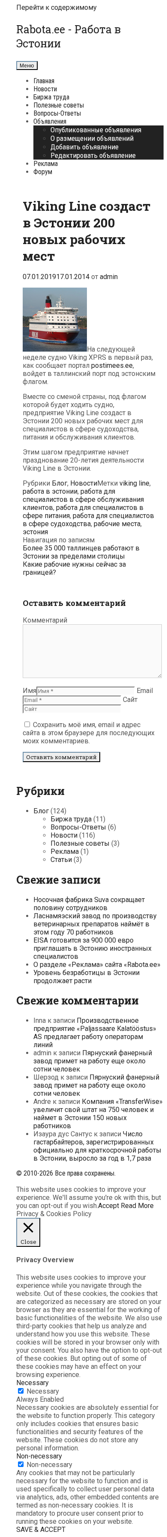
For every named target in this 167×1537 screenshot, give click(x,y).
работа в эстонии (50, 491)
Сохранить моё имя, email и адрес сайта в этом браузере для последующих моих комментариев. (89, 733)
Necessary (43, 1391)
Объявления (49, 121)
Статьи (61, 860)
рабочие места (117, 524)
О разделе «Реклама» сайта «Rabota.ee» (97, 965)
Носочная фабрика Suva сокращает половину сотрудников (89, 904)
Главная (43, 81)
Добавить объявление (85, 147)
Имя (29, 691)
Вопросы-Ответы (57, 113)
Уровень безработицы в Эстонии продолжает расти (86, 977)
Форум (42, 172)
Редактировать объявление (93, 155)
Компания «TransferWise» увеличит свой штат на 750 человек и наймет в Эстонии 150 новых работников (98, 1113)
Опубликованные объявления (96, 129)
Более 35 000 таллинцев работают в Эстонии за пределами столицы (81, 552)
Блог (59, 483)
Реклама (45, 164)
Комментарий (45, 620)
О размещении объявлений (92, 138)
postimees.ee (112, 365)
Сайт (130, 700)
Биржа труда (51, 97)
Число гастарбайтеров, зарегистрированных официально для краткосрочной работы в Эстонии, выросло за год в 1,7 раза (97, 1146)
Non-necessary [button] (39, 1456)
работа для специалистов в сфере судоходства (88, 520)
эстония (35, 532)
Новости (45, 89)
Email (145, 691)
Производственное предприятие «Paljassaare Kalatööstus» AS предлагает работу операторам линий (94, 1032)
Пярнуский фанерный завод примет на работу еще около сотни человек (92, 1061)
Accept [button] (108, 1206)
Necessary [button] (32, 1383)
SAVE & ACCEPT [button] (41, 1529)
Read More (137, 1206)
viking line (134, 483)
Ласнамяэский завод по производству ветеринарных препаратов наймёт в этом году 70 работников (95, 924)
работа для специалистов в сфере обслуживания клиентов (83, 499)
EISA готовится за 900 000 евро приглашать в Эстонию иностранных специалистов (92, 948)
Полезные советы (58, 105)
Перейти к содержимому (56, 7)
